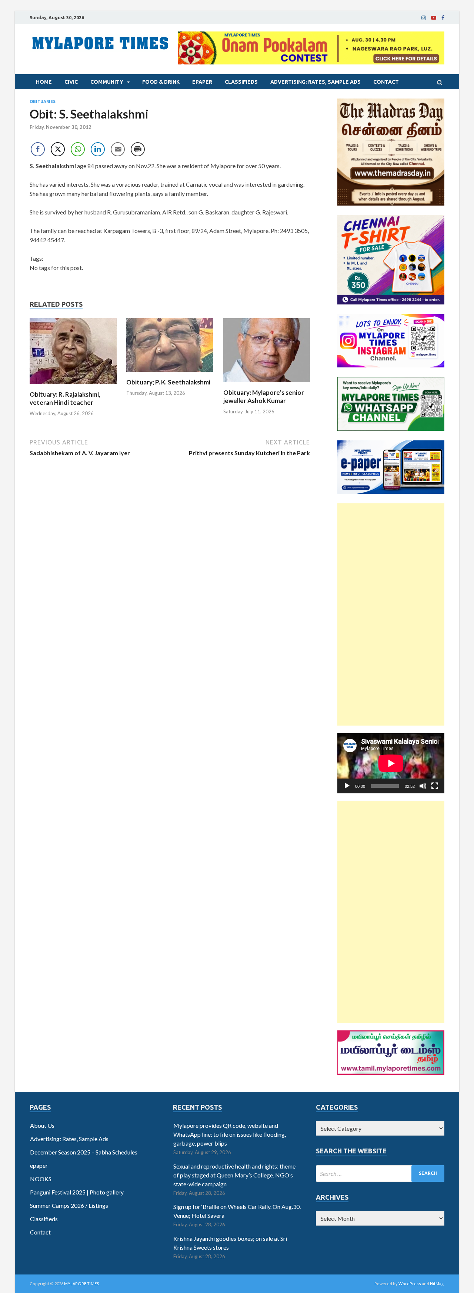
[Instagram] (424, 17)
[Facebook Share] (38, 149)
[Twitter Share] (58, 149)
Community (106, 82)
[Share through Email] (118, 149)
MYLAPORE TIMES (81, 1283)
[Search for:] (380, 1173)
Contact (386, 82)
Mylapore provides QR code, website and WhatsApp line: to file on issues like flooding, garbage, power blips (229, 1134)
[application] (390, 763)
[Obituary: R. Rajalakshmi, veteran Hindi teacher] (73, 385)
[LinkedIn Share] (98, 149)
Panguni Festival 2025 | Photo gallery (77, 1192)
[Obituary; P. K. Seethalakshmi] (169, 373)
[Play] (347, 786)
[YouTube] (433, 17)
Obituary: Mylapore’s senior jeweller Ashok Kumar (263, 396)
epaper (202, 82)
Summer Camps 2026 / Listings (69, 1205)
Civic (71, 82)
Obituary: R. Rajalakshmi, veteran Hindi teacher (65, 398)
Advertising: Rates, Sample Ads (315, 82)
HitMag (437, 1283)
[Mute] (423, 786)
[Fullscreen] (434, 786)
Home (44, 82)
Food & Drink (161, 82)
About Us (42, 1125)
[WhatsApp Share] (78, 149)
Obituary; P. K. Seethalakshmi (168, 382)
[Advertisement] (390, 614)
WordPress (409, 1283)
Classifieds (241, 82)
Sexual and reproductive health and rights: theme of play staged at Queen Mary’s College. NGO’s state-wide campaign (234, 1175)
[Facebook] (443, 17)
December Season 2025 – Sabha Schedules (83, 1152)
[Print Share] (138, 149)
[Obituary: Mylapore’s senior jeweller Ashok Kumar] (266, 383)
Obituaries (43, 101)
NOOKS (40, 1178)
